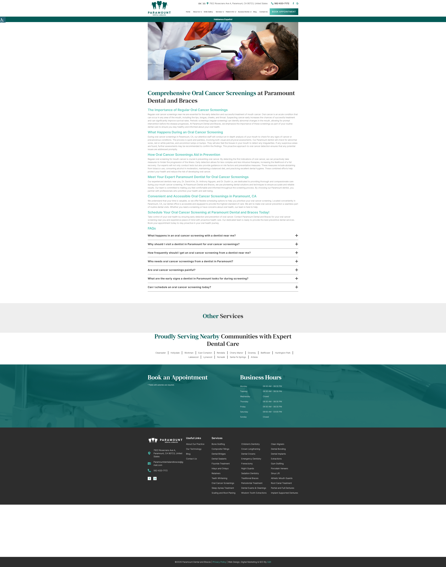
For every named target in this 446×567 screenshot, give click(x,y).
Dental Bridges (219, 454)
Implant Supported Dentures (284, 493)
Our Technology (194, 449)
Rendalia (221, 353)
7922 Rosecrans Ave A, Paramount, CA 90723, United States (238, 3)
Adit (269, 562)
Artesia (254, 357)
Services (219, 12)
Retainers (216, 473)
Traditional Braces (249, 478)
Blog (255, 12)
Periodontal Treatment (251, 483)
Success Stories (243, 12)
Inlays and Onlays (220, 468)
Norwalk (221, 357)
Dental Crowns (248, 454)
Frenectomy (247, 463)
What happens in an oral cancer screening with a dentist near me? (192, 235)
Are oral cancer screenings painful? (171, 269)
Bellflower (265, 353)
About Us (196, 12)
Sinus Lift (275, 473)
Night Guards (247, 468)
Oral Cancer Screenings (223, 483)
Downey (252, 353)
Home (188, 12)
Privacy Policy (219, 562)
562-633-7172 (281, 3)
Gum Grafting (277, 463)
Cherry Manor (236, 353)
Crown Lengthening (250, 449)
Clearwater (160, 353)
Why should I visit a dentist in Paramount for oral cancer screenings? (194, 244)
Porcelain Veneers (279, 468)
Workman (188, 353)
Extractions (276, 458)
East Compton (205, 353)
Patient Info (230, 12)
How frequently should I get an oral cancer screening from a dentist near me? (199, 252)
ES (204, 4)
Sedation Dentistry (250, 473)
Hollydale (175, 353)
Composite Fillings (220, 449)
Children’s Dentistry (250, 444)
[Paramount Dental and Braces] (165, 440)
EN (199, 4)
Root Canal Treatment (281, 483)
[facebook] (293, 3)
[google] (297, 3)
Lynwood (207, 357)
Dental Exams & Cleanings (253, 488)
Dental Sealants (219, 458)
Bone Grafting (218, 444)
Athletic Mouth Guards (281, 478)
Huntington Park (282, 353)
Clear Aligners (277, 444)
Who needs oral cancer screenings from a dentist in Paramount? (190, 261)
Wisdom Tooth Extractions (254, 493)
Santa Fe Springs (238, 357)
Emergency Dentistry (251, 458)
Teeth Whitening (219, 478)
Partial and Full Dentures (282, 488)
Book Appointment (284, 11)
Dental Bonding (278, 449)
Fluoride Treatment (221, 463)
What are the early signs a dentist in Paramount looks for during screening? (198, 278)
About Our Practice (195, 444)
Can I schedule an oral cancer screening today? (179, 287)
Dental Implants (278, 454)
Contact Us (263, 12)
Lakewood (193, 357)
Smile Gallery (208, 12)
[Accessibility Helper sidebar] (3, 20)
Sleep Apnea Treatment (223, 488)
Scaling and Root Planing (223, 493)
